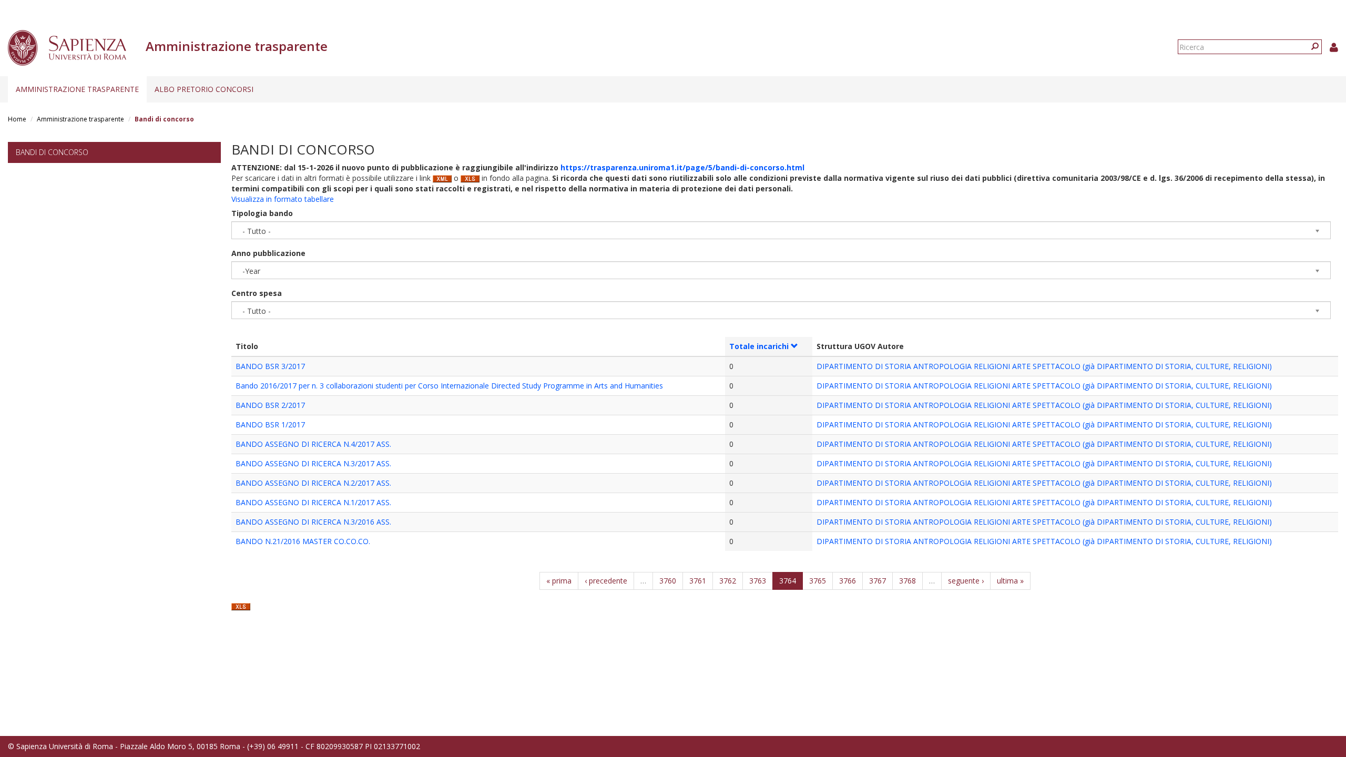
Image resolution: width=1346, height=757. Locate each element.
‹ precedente (606, 581)
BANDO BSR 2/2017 (270, 405)
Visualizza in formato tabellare (282, 199)
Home (17, 119)
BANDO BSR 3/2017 (270, 366)
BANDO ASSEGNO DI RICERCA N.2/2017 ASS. (313, 483)
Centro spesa (256, 293)
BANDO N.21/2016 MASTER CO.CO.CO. (303, 541)
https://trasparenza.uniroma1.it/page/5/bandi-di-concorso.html (682, 167)
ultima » (1010, 581)
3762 (727, 581)
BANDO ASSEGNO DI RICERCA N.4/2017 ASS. (313, 444)
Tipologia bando (262, 213)
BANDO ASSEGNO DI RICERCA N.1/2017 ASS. (313, 502)
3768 (907, 581)
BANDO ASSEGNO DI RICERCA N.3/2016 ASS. (313, 522)
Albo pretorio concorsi (204, 89)
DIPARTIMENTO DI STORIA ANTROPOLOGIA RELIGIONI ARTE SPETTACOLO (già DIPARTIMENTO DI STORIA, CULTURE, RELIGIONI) (1044, 366)
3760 (667, 581)
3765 (817, 581)
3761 (697, 581)
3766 (847, 581)
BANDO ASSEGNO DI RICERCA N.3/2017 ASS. (313, 463)
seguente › (966, 581)
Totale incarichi (759, 346)
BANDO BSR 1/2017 (270, 424)
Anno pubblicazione (268, 253)
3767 (877, 581)
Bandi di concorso (52, 152)
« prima (559, 581)
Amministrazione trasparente (77, 89)
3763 (757, 581)
